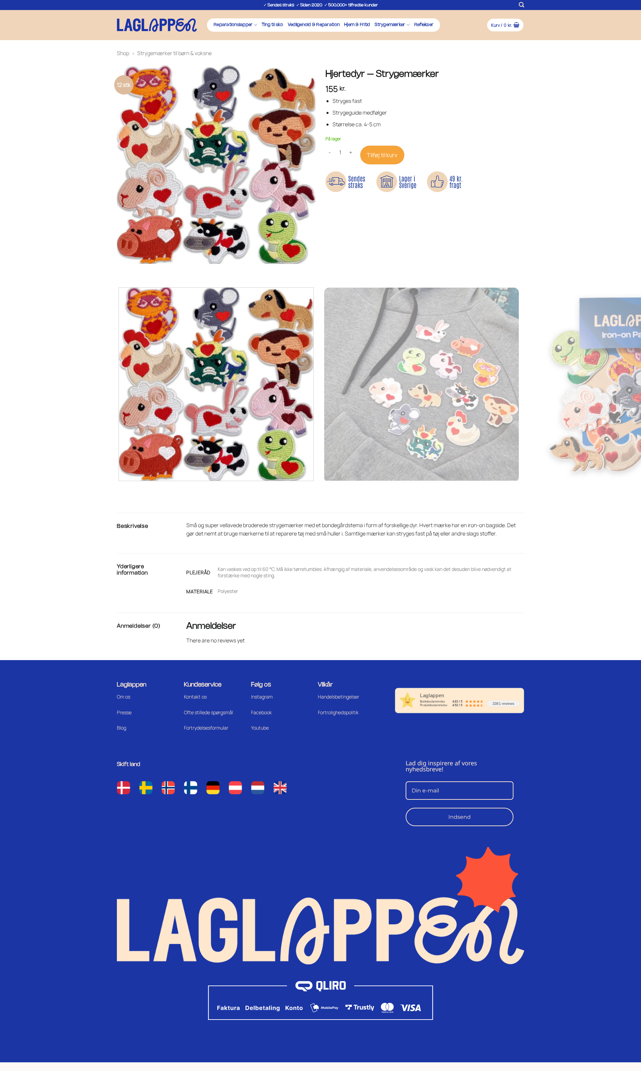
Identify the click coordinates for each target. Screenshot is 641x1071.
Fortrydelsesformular (206, 728)
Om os (123, 697)
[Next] (141, 270)
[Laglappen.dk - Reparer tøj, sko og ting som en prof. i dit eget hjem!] (157, 25)
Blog (121, 728)
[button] (521, 5)
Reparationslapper (233, 25)
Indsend (459, 817)
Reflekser (423, 25)
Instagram (262, 697)
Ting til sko (272, 25)
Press (123, 712)
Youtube (260, 728)
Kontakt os (195, 697)
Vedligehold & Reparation (314, 25)
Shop (123, 53)
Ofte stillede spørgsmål (208, 712)
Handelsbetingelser (338, 697)
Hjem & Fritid (357, 25)
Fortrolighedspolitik (338, 712)
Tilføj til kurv (382, 155)
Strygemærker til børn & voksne (174, 53)
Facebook (261, 712)
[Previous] (123, 270)
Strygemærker (390, 25)
